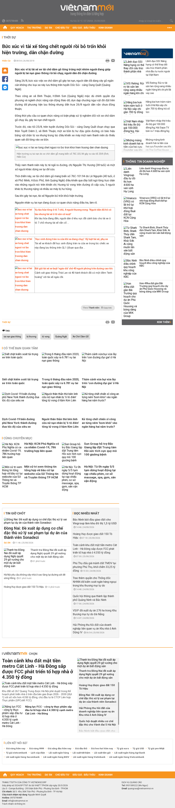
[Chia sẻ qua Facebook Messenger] (5, 87)
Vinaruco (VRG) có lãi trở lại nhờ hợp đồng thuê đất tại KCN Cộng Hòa (154, 201)
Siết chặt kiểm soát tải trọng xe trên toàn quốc (20, 381)
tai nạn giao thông (12, 337)
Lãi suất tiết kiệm (81, 752)
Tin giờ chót (15, 513)
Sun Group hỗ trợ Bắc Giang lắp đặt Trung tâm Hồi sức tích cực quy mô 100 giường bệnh (100, 449)
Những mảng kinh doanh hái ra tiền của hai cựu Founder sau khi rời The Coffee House (158, 144)
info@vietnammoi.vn (18, 801)
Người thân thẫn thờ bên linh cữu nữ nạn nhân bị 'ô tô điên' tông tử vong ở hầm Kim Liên (60, 423)
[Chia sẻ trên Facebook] (5, 79)
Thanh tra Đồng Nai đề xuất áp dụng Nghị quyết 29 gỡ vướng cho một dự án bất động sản (48, 553)
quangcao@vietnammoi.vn (140, 788)
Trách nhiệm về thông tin (13, 804)
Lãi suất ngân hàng (59, 752)
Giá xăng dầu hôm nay (59, 748)
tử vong (45, 337)
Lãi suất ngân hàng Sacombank (22, 757)
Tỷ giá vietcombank (16, 752)
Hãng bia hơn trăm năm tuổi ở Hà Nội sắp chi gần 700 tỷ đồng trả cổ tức (158, 106)
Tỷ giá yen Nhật (156, 748)
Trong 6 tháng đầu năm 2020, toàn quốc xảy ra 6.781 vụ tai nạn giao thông (60, 383)
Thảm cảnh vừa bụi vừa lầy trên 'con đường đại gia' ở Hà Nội (100, 383)
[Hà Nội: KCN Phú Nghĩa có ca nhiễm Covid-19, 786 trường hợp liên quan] (12, 452)
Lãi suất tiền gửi (102, 752)
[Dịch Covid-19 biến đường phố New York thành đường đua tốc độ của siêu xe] (20, 400)
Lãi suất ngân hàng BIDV (56, 757)
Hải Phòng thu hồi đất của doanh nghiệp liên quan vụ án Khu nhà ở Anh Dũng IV (94, 628)
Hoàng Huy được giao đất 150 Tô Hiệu (24, 586)
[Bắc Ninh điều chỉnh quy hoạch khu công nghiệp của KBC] (130, 268)
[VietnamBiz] (136, 53)
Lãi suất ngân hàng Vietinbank (89, 757)
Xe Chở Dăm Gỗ (81, 337)
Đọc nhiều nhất (86, 513)
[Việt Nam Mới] (87, 10)
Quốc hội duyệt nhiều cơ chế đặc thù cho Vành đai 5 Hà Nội (97, 723)
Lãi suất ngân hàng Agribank (129, 752)
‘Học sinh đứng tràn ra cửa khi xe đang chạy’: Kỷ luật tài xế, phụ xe (71, 239)
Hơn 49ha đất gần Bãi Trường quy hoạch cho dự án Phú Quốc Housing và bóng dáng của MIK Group (154, 287)
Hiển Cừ (6, 60)
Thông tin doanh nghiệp (145, 161)
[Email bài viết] (112, 60)
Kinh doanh (105, 27)
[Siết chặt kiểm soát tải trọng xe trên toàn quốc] (20, 357)
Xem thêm (163, 322)
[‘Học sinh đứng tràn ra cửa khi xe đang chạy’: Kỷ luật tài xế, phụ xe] (24, 260)
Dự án (48, 27)
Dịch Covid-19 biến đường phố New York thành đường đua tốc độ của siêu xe (19, 423)
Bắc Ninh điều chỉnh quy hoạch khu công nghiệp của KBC (154, 263)
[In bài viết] (106, 60)
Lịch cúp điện (38, 752)
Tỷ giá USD (138, 748)
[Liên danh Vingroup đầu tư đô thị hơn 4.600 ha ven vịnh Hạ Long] (130, 180)
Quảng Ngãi (61, 337)
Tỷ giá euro (123, 748)
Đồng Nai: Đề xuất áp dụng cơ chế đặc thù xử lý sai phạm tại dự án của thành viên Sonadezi (35, 533)
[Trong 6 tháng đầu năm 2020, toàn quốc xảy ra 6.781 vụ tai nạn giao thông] (60, 360)
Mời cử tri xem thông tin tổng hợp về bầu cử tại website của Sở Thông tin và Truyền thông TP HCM (41, 472)
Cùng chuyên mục (17, 438)
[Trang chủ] (5, 27)
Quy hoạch (17, 27)
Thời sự (9, 37)
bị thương (31, 337)
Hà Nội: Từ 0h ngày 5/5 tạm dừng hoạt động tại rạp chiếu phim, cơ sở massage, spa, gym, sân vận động (100, 474)
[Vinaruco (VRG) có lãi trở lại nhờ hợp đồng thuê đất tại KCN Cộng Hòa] (130, 210)
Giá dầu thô (81, 748)
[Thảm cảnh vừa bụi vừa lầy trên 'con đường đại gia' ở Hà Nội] (100, 360)
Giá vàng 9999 (36, 748)
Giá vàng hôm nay (15, 748)
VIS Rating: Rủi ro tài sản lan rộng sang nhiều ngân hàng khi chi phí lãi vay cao (158, 87)
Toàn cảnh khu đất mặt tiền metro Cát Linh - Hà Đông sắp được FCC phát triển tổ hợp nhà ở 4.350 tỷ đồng (95, 548)
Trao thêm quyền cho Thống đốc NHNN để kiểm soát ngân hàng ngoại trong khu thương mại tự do (94, 581)
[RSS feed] (22, 20)
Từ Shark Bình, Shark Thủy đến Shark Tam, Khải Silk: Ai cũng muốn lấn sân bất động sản (155, 231)
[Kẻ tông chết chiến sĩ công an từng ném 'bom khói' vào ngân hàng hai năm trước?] (100, 400)
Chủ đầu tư (62, 27)
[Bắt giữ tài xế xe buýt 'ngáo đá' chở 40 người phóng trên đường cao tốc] (24, 289)
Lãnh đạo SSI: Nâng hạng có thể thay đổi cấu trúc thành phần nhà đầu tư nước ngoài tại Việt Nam (158, 68)
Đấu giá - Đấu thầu (84, 27)
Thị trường (34, 27)
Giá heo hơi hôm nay (102, 748)
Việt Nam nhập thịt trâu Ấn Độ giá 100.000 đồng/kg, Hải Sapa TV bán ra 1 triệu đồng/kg (158, 125)
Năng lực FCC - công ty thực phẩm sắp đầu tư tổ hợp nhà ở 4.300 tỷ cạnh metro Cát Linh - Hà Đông (49, 710)
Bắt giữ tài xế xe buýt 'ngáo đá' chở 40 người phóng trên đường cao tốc (74, 268)
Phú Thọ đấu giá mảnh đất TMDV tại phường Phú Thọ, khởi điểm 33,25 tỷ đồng (94, 567)
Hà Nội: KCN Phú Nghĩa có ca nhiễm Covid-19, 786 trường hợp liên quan (41, 447)
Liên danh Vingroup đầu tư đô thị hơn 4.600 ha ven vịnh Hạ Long (154, 171)
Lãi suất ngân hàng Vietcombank (126, 757)
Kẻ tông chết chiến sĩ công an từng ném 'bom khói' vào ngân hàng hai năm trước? (99, 423)
